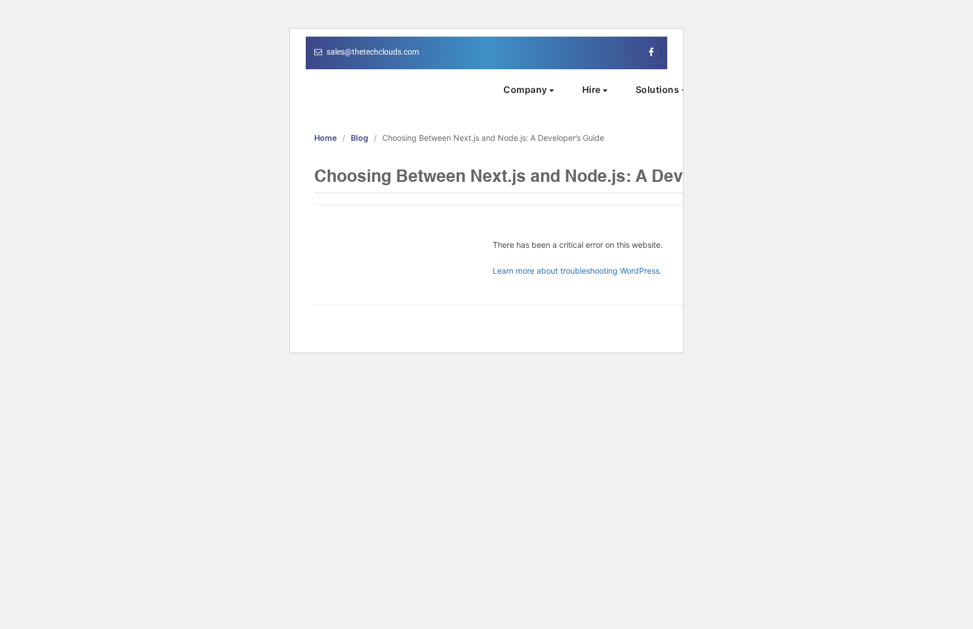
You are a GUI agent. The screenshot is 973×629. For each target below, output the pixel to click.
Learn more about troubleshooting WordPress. (577, 270)
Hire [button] (593, 89)
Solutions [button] (659, 89)
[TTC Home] (381, 84)
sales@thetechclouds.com (373, 51)
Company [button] (526, 89)
